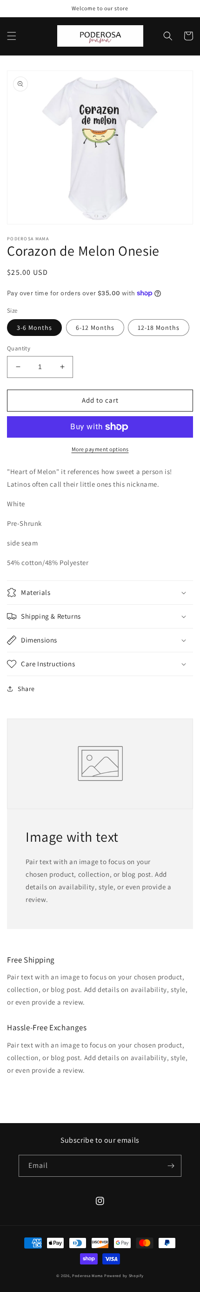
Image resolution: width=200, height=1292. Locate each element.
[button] (11, 36)
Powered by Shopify (124, 1275)
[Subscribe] (170, 1166)
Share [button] (26, 688)
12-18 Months (159, 327)
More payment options (100, 449)
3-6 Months (34, 327)
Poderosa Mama (87, 1275)
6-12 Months (95, 327)
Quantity (18, 348)
